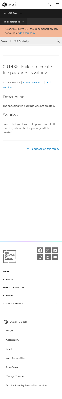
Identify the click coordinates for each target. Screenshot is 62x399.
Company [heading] (8, 295)
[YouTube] (55, 257)
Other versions (31, 82)
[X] (48, 250)
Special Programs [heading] (13, 303)
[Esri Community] (40, 257)
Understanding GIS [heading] (13, 287)
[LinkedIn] (55, 250)
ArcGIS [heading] (6, 271)
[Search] (49, 4)
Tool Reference (12, 21)
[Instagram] (48, 257)
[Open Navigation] (58, 4)
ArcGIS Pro (10, 13)
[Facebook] (40, 250)
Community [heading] (9, 279)
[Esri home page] (9, 4)
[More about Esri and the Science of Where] (9, 257)
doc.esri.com (27, 32)
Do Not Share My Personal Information (26, 385)
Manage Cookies (15, 376)
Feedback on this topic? (45, 148)
